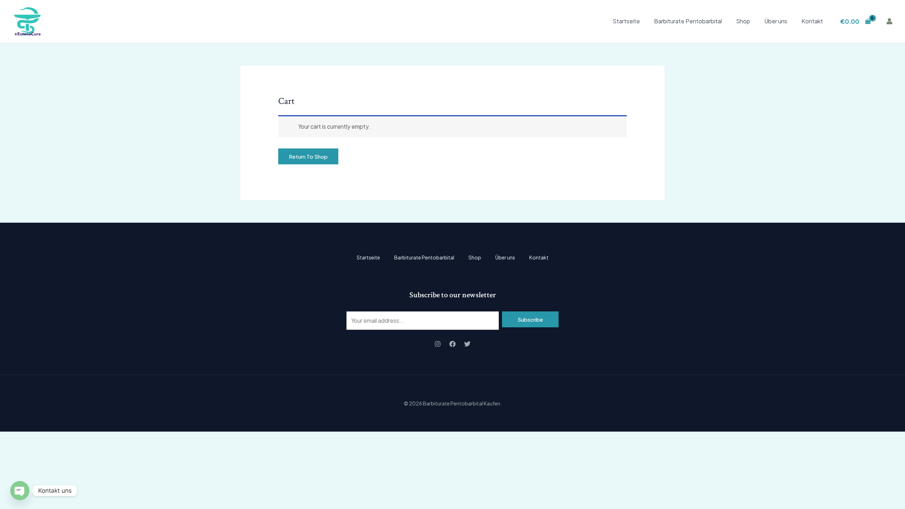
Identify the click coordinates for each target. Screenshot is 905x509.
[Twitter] (467, 344)
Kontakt (812, 21)
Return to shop (308, 156)
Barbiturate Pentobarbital (688, 21)
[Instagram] (437, 344)
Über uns (775, 21)
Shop (743, 21)
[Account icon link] (889, 21)
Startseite (626, 21)
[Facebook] (452, 344)
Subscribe (530, 319)
